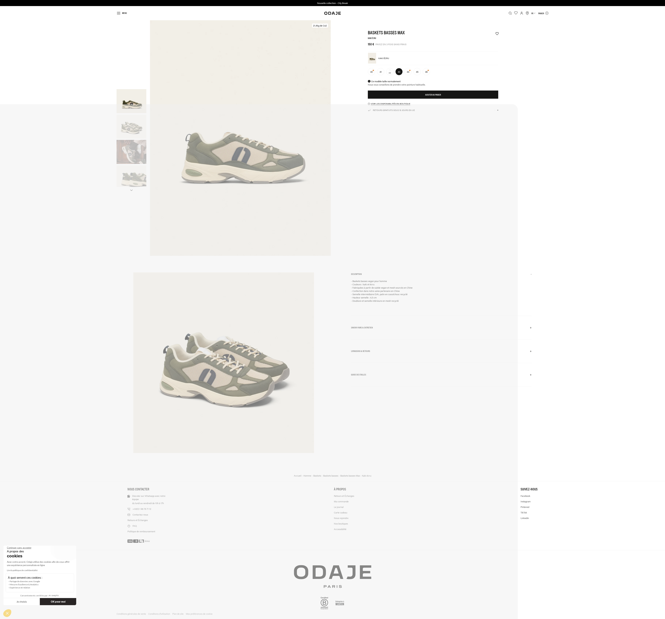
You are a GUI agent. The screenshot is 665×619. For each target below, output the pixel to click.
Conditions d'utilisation (159, 613)
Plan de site (178, 613)
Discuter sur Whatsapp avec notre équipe (148, 499)
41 (381, 71)
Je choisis (21, 601)
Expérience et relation (20, 587)
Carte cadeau (340, 512)
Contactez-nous (140, 514)
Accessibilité (340, 529)
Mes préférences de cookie (199, 613)
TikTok (524, 512)
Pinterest (525, 507)
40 (371, 71)
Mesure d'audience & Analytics (24, 584)
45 (417, 71)
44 (408, 71)
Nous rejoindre (341, 518)
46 (426, 71)
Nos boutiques (341, 523)
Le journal (339, 507)
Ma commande (341, 501)
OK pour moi (58, 601)
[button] (441, 274)
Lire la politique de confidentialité (22, 570)
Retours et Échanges (137, 520)
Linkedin (525, 518)
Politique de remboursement (141, 531)
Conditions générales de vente (131, 613)
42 (391, 73)
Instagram (526, 501)
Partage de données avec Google (25, 581)
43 (399, 71)
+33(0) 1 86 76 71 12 (141, 508)
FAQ (134, 525)
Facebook (525, 495)
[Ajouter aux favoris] (495, 33)
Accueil (298, 475)
